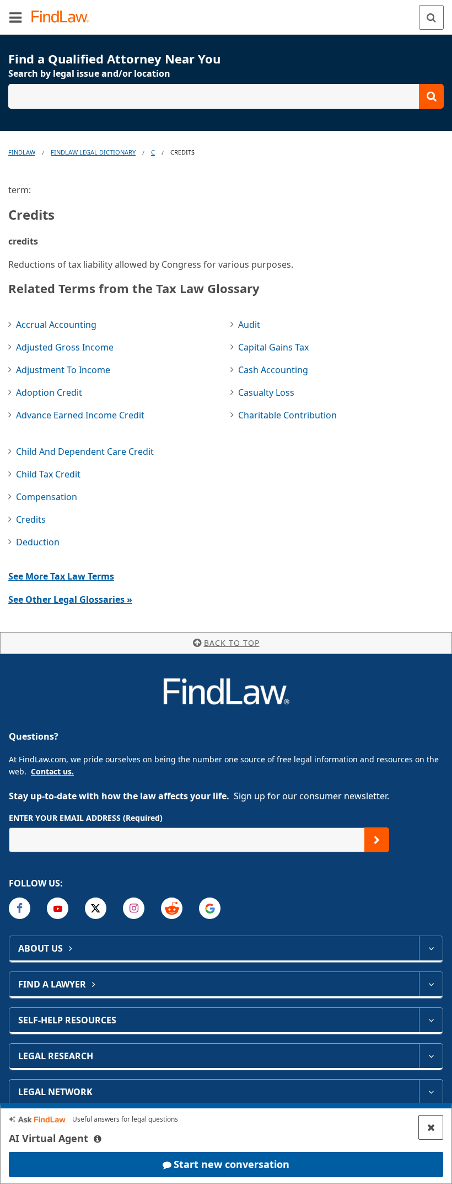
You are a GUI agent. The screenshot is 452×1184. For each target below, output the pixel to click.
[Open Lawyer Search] (226, 96)
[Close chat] (430, 1127)
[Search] (431, 17)
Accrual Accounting (56, 324)
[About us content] (431, 948)
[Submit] (376, 839)
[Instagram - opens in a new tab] (133, 908)
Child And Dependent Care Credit (85, 451)
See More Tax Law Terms (61, 576)
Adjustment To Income (63, 370)
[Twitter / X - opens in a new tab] (95, 908)
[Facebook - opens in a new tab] (19, 908)
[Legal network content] (431, 1092)
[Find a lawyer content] (431, 984)
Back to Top (232, 643)
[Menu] (15, 17)
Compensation (46, 497)
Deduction (38, 542)
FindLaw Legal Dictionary (93, 152)
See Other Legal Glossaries (70, 599)
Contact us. (52, 771)
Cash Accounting (273, 370)
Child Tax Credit (48, 474)
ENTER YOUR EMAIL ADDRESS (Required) (86, 818)
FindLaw (21, 152)
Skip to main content (226, 13)
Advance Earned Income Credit (80, 415)
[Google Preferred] (209, 908)
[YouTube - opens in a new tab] (57, 908)
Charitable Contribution (287, 415)
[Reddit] (171, 908)
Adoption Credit (49, 392)
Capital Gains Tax (273, 347)
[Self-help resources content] (431, 1020)
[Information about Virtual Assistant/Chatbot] (97, 1139)
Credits (31, 519)
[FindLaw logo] (63, 17)
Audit (249, 324)
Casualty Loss (266, 392)
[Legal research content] (431, 1056)
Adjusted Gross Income (65, 347)
